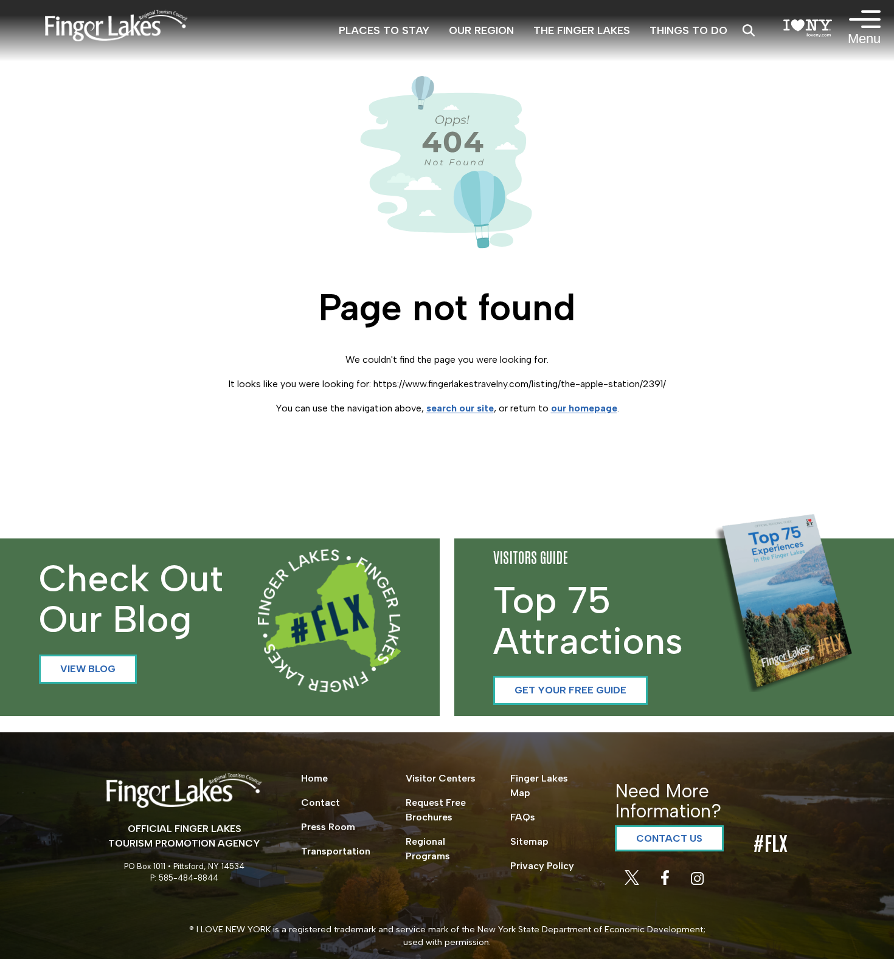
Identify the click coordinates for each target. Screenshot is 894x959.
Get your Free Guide (570, 690)
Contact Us (669, 838)
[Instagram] (697, 881)
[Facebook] (666, 881)
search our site (460, 408)
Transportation (335, 851)
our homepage (584, 408)
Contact (320, 802)
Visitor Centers (441, 778)
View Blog (88, 669)
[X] (633, 881)
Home (314, 778)
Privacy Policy (542, 865)
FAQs (522, 817)
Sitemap (529, 841)
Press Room (328, 827)
